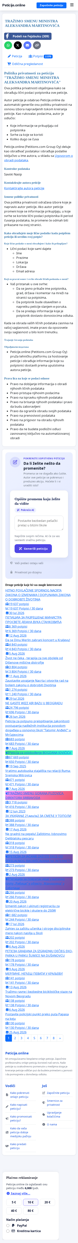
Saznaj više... (20, 1193)
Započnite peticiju (51, 5)
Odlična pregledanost (27, 64)
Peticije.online (13, 5)
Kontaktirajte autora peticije (24, 188)
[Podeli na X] (18, 45)
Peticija (16, 56)
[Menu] (72, 5)
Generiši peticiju (36, 548)
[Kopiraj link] (37, 45)
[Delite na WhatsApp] (8, 45)
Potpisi (41, 56)
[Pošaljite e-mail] (27, 45)
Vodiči (10, 1086)
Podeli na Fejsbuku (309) (31, 36)
